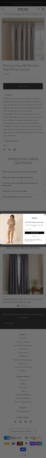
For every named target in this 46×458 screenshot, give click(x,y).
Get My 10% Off (34, 232)
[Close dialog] (44, 215)
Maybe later (34, 236)
